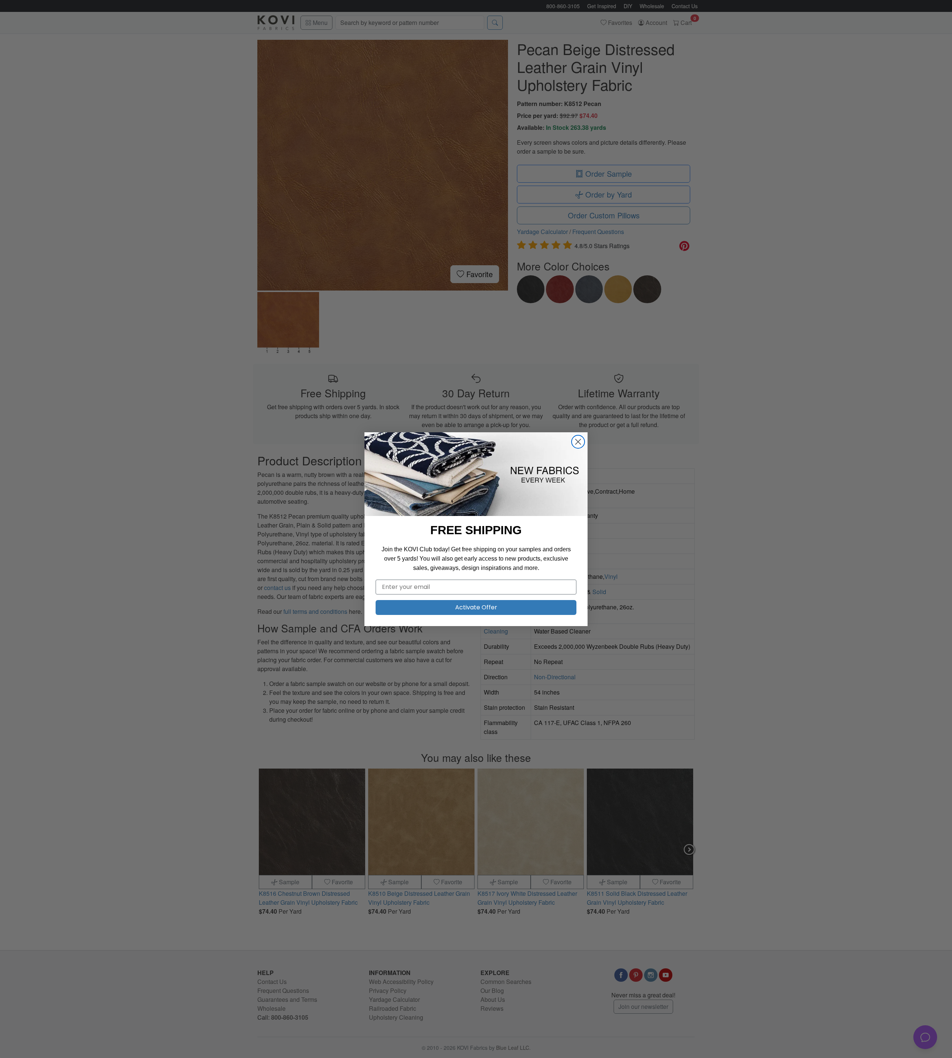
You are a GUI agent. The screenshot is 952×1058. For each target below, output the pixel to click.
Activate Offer (476, 607)
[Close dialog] (578, 441)
